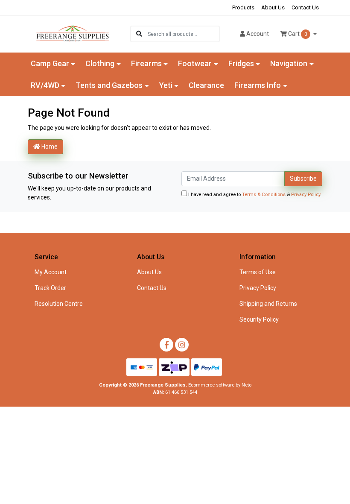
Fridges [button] (241, 63)
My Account (51, 272)
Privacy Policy (305, 194)
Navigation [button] (288, 63)
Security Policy (259, 319)
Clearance (206, 85)
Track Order (50, 287)
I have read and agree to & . (254, 194)
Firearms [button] (146, 63)
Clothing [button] (99, 63)
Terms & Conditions (264, 194)
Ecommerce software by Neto (219, 385)
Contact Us (305, 7)
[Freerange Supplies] (72, 33)
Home (49, 146)
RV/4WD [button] (45, 85)
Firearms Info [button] (257, 85)
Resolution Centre (59, 303)
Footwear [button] (195, 63)
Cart (297, 33)
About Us (273, 7)
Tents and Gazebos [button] (109, 85)
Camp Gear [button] (50, 63)
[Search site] (139, 33)
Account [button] (257, 33)
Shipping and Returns (268, 303)
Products (243, 7)
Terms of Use (257, 272)
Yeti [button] (165, 85)
